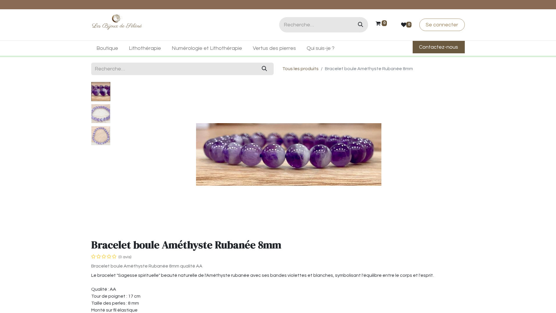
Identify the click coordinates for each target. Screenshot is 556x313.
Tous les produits (300, 68)
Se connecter (442, 25)
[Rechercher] (360, 24)
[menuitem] (107, 48)
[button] (139, 154)
